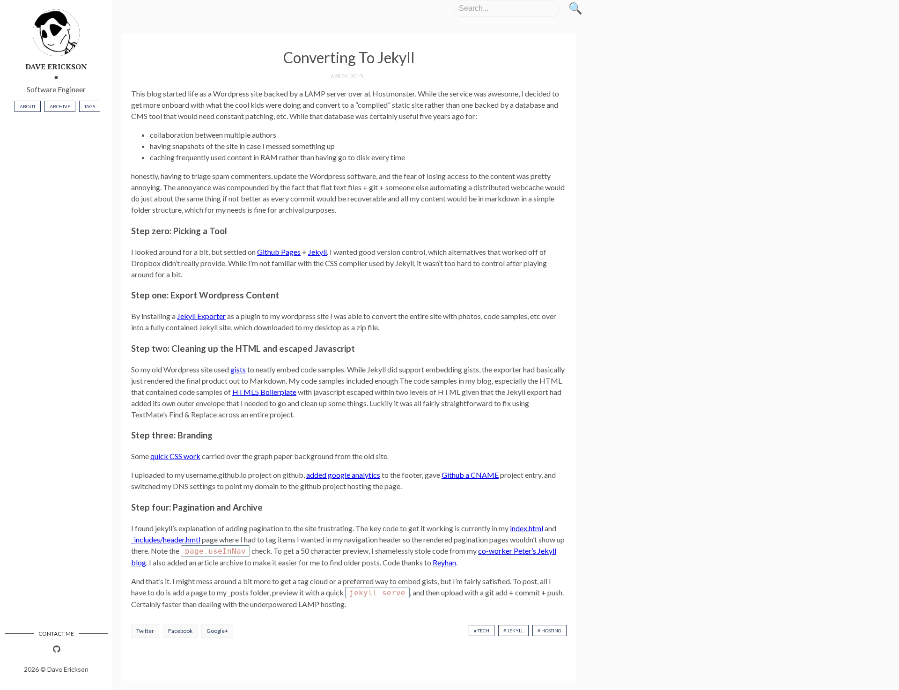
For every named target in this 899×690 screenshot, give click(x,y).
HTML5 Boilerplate (264, 391)
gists (238, 369)
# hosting (549, 630)
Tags (89, 106)
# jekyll (513, 630)
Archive (60, 106)
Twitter (145, 630)
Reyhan (444, 562)
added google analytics (343, 474)
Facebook (180, 630)
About (28, 106)
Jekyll (317, 251)
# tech (481, 630)
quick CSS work (175, 456)
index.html (526, 528)
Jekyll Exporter (201, 316)
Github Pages (279, 251)
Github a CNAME (470, 474)
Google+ (217, 630)
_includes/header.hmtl (165, 539)
